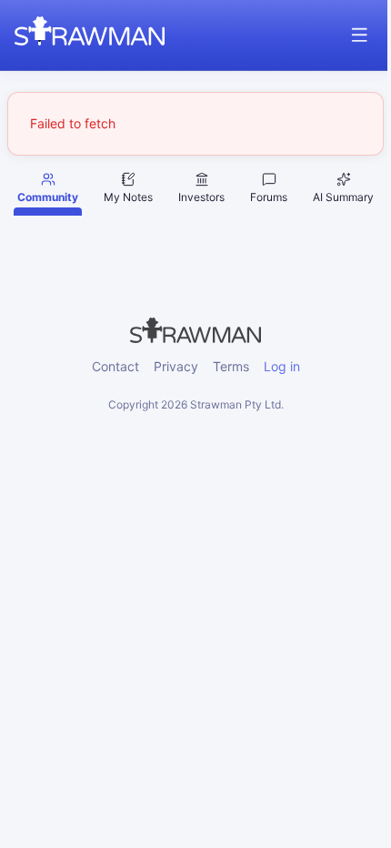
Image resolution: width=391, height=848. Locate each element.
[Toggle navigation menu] (359, 35)
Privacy (176, 366)
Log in (282, 366)
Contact (115, 366)
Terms (231, 366)
